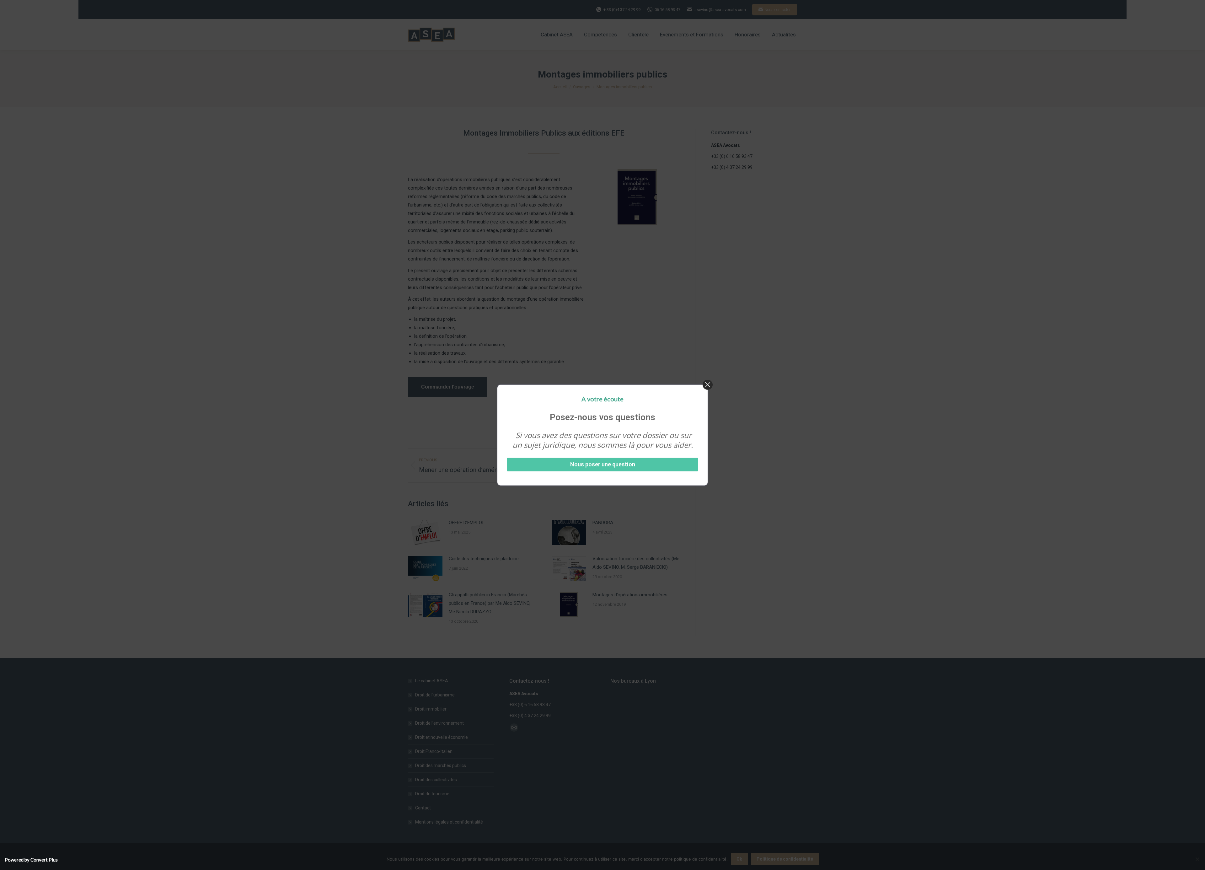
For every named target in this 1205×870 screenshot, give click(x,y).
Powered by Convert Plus (31, 859)
